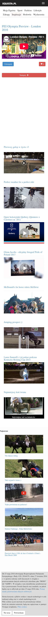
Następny (23, 75)
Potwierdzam (19, 613)
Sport (19, 10)
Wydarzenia (38, 14)
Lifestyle (38, 10)
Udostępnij (8, 64)
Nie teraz (7, 613)
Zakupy (6, 14)
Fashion (28, 10)
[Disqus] (24, 110)
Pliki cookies (22, 607)
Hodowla (27, 14)
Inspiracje (16, 14)
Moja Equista (9, 10)
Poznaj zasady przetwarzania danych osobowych (23, 590)
